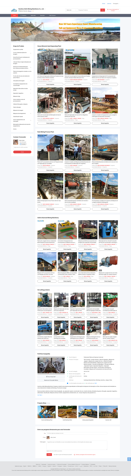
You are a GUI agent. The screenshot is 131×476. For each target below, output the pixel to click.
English (24, 466)
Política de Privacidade (61, 464)
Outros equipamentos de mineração (19, 120)
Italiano (64, 466)
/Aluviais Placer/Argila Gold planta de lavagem (22, 62)
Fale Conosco (52, 15)
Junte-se (109, 3)
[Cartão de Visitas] (30, 137)
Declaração (44, 464)
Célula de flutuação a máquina (20, 104)
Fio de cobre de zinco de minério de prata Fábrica (21, 76)
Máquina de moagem (18, 110)
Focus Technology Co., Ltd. (63, 469)
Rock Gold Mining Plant (46, 420)
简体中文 (29, 466)
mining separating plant (87, 420)
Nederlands (86, 466)
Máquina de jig (16, 96)
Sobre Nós (33, 15)
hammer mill (108, 420)
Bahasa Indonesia (112, 466)
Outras (14, 129)
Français (44, 466)
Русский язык (71, 466)
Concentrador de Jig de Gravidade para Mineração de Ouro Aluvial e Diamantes (110, 310)
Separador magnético (18, 93)
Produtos (24, 15)
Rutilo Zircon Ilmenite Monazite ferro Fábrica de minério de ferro (20, 67)
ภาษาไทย (95, 466)
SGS (96, 383)
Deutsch (54, 466)
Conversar (23, 144)
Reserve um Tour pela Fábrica (51, 380)
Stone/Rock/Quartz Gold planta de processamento (21, 58)
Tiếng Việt (105, 466)
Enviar (49, 454)
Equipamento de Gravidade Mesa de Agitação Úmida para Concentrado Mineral (93, 310)
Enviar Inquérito (50, 84)
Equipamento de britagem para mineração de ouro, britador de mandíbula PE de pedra (77, 338)
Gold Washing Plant (67, 420)
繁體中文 (35, 466)
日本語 (39, 466)
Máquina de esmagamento (19, 113)
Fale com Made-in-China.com (74, 464)
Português (60, 466)
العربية (81, 466)
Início (14, 15)
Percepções (93, 464)
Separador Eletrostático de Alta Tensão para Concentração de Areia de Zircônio (44, 310)
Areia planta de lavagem (18, 80)
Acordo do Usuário (51, 464)
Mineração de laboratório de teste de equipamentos (21, 125)
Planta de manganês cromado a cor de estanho (22, 72)
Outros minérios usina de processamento (19, 100)
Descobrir (42, 15)
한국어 (76, 466)
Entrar (103, 3)
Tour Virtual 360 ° (52, 376)
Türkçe (100, 466)
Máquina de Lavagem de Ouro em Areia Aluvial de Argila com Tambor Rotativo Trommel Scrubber (108, 274)
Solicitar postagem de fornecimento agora (84, 454)
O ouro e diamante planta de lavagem (19, 53)
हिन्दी (91, 466)
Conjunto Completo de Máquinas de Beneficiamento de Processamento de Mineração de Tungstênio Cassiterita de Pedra (77, 163)
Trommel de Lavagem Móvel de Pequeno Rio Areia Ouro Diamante (44, 338)
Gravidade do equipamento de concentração (20, 84)
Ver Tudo (39, 395)
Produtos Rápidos (85, 464)
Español (49, 466)
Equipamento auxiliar (18, 49)
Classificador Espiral (18, 116)
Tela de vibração (17, 107)
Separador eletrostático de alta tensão (20, 89)
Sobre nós (38, 464)
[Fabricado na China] (20, 3)
